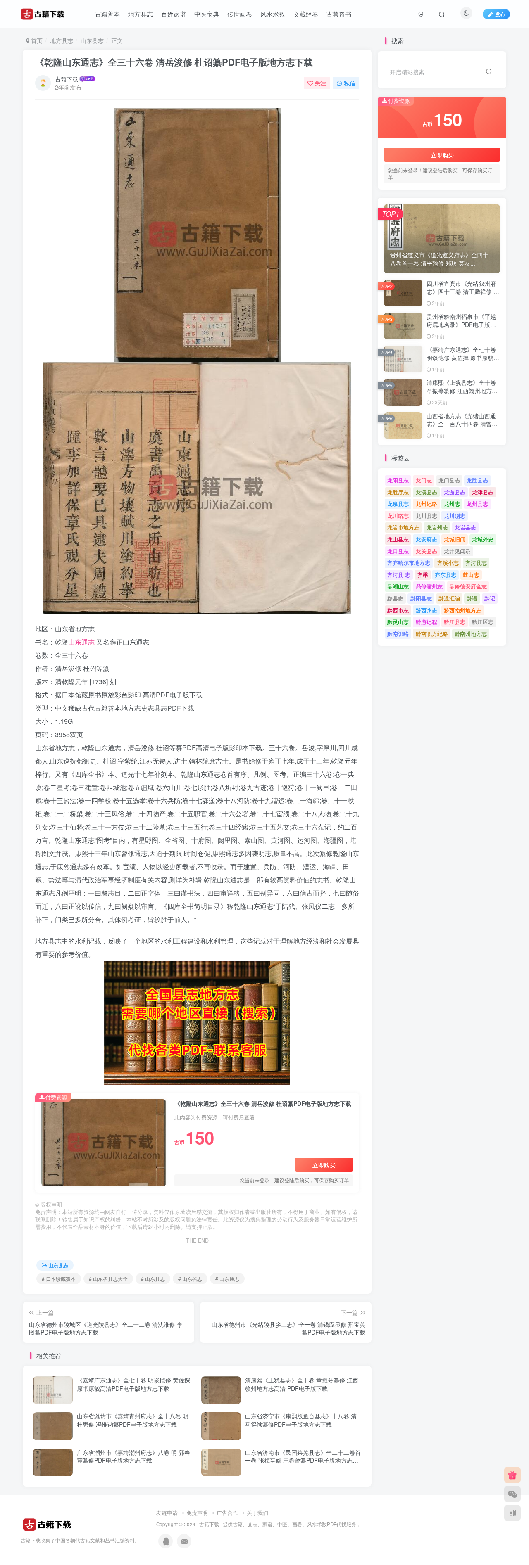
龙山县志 (398, 539)
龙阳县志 (398, 480)
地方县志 (140, 13)
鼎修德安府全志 (468, 586)
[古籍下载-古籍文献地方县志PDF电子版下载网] (47, 1523)
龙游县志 (454, 492)
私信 (349, 83)
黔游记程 (426, 622)
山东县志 (92, 40)
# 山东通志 (227, 1278)
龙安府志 (426, 539)
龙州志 (452, 503)
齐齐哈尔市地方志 (408, 563)
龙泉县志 (398, 503)
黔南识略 (398, 634)
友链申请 (167, 1513)
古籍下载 (66, 79)
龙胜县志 (477, 480)
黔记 (489, 598)
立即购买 (324, 1165)
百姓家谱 (173, 13)
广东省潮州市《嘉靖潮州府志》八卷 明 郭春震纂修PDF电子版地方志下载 (133, 1456)
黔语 (472, 598)
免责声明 (197, 1513)
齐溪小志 (448, 563)
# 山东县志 (153, 1278)
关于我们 (257, 1513)
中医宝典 (206, 13)
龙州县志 (477, 503)
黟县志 (395, 598)
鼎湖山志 (398, 586)
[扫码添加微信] (512, 1494)
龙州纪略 (426, 503)
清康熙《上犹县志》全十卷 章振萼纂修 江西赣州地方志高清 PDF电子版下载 (301, 1384)
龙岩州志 (437, 527)
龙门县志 (449, 480)
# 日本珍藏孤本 (59, 1278)
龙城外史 (482, 539)
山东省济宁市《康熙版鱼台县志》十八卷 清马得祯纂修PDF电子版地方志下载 (301, 1420)
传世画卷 (239, 13)
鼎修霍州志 (429, 586)
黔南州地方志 (471, 634)
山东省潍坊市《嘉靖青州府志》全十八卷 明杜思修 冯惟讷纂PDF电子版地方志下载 (132, 1420)
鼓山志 (471, 575)
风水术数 (272, 13)
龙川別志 (454, 515)
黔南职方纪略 (432, 634)
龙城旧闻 (454, 539)
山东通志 (81, 642)
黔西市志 (398, 610)
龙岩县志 (465, 527)
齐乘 (422, 575)
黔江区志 (482, 622)
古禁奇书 (338, 13)
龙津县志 (482, 492)
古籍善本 (107, 13)
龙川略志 (398, 515)
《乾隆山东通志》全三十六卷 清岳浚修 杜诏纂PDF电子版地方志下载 (174, 62)
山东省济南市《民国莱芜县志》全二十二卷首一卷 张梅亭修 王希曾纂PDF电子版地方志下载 (303, 1460)
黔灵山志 (398, 622)
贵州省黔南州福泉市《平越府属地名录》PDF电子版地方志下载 (461, 324)
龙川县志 (426, 515)
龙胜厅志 (398, 492)
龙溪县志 (426, 492)
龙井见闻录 (457, 551)
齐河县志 (476, 563)
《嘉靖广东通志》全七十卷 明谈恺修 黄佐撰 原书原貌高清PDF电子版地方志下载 (133, 1384)
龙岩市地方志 (403, 527)
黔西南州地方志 (462, 610)
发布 (500, 13)
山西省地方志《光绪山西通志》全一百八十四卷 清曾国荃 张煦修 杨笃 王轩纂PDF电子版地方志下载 (462, 428)
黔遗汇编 (449, 598)
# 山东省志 (190, 1278)
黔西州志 (426, 610)
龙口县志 (398, 551)
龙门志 (424, 480)
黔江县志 (454, 622)
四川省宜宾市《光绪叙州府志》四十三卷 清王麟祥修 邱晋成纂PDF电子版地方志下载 (463, 295)
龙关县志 (426, 551)
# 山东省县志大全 (108, 1278)
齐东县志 (445, 575)
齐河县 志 (398, 575)
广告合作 (227, 1513)
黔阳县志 (421, 598)
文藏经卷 (305, 13)
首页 (36, 40)
